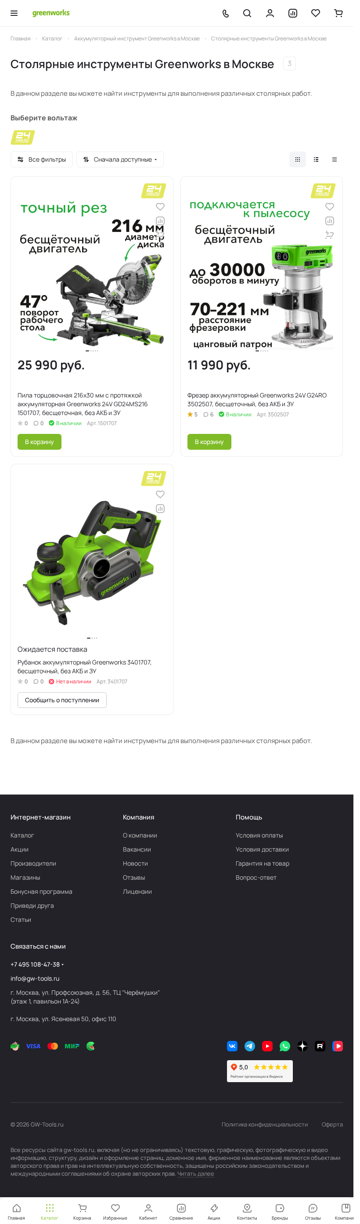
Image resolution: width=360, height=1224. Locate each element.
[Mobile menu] (14, 13)
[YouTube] (267, 1046)
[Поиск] (247, 13)
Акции (20, 849)
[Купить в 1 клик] (160, 235)
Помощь (249, 817)
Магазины (25, 877)
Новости (135, 863)
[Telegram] (250, 1046)
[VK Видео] (337, 1046)
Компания (138, 817)
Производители (33, 863)
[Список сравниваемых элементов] (292, 13)
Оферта (332, 1124)
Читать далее (195, 1173)
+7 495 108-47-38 (35, 964)
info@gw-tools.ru (35, 978)
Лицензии (137, 891)
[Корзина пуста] (338, 13)
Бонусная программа (41, 891)
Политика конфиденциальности (265, 1124)
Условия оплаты (259, 835)
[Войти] (270, 13)
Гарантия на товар (262, 863)
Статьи (21, 919)
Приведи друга (32, 905)
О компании (140, 835)
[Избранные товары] (315, 13)
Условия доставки (262, 849)
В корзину (39, 441)
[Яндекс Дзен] (302, 1046)
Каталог (22, 835)
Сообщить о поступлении (62, 700)
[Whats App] (285, 1046)
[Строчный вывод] (316, 159)
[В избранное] (160, 206)
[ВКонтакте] (232, 1046)
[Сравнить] (160, 221)
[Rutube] (320, 1046)
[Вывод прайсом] (334, 159)
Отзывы (134, 877)
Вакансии (137, 849)
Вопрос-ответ (256, 877)
